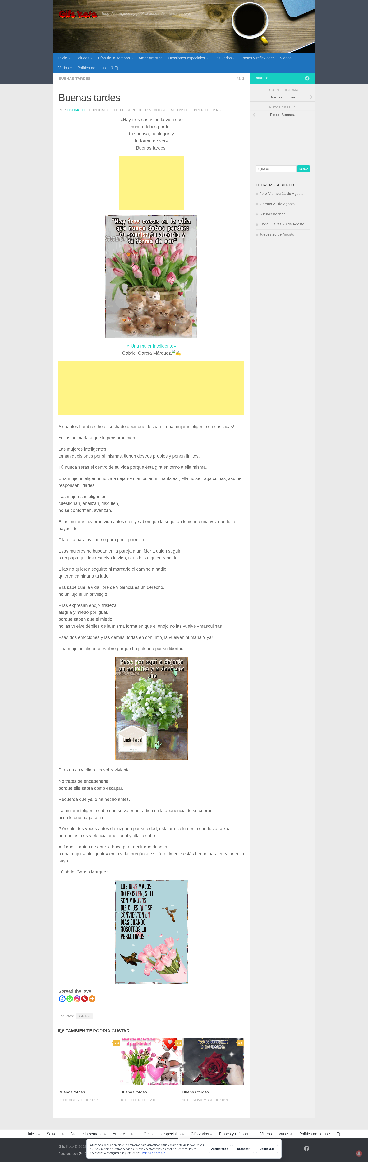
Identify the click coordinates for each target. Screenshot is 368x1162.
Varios (63, 68)
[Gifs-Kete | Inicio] (78, 14)
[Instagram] (77, 998)
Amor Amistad (151, 58)
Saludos (82, 58)
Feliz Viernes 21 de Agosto (281, 194)
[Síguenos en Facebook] (307, 78)
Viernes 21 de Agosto (277, 204)
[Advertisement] (151, 183)
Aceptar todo (219, 1148)
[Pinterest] (84, 998)
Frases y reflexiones (257, 58)
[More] (92, 998)
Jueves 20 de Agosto (276, 234)
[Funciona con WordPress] (80, 1153)
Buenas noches (272, 214)
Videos (286, 58)
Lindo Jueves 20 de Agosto (281, 224)
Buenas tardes (74, 78)
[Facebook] (62, 998)
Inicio (62, 58)
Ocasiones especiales (186, 58)
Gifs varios (223, 58)
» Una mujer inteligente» (151, 345)
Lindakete (76, 110)
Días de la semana (114, 58)
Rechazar (243, 1148)
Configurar (267, 1148)
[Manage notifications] (359, 1153)
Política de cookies (153, 1153)
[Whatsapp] (69, 998)
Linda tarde (84, 1016)
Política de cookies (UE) (97, 68)
